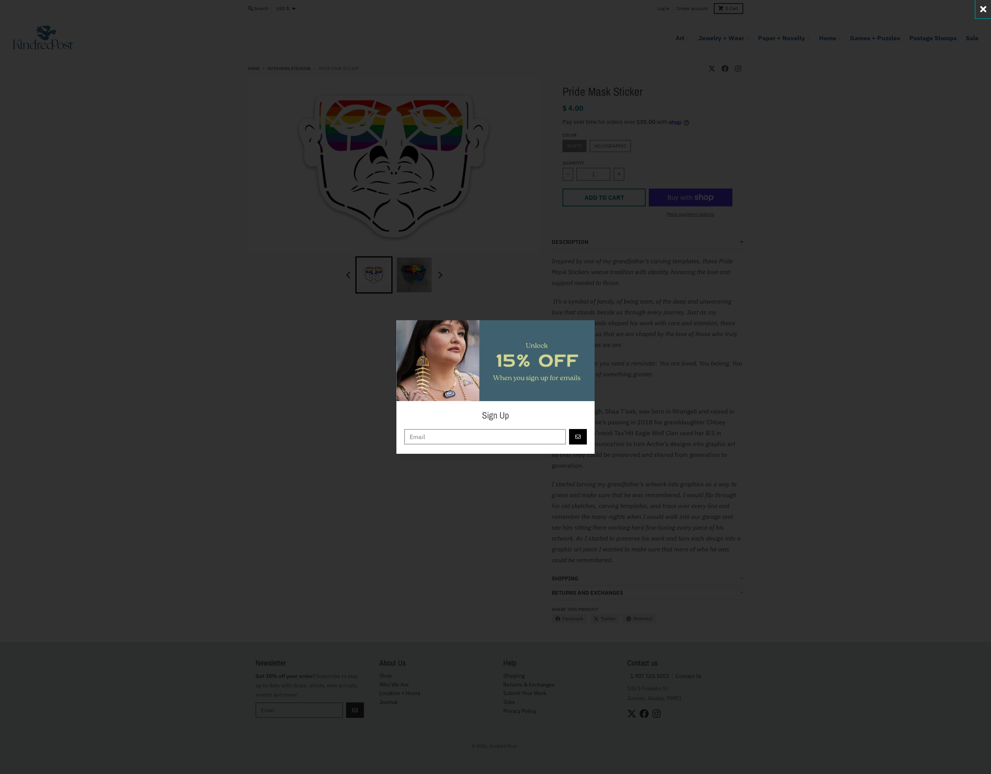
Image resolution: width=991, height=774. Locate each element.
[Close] (983, 9)
